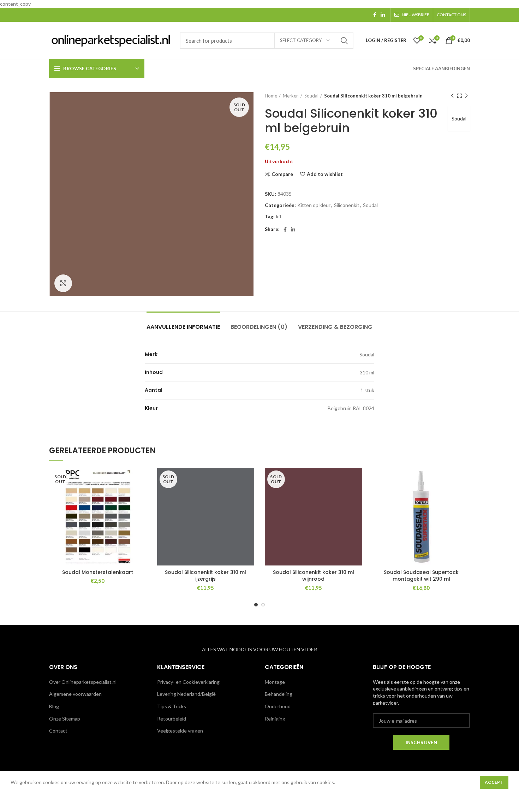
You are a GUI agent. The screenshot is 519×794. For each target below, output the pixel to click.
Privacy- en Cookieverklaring (188, 682)
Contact (58, 731)
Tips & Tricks (171, 706)
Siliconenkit (346, 205)
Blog (54, 706)
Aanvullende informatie (183, 327)
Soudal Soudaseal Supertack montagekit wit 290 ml (421, 576)
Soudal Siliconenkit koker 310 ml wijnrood (313, 576)
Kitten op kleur (313, 205)
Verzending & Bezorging (335, 327)
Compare (282, 174)
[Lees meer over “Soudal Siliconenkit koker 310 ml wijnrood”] (357, 495)
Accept (494, 782)
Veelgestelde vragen (180, 731)
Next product (466, 95)
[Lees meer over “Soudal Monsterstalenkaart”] (141, 495)
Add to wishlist (325, 174)
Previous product (452, 95)
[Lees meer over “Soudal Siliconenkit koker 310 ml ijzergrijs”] (249, 495)
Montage (275, 682)
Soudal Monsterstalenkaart (97, 572)
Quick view (141, 511)
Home (271, 96)
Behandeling (278, 694)
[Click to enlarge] (63, 283)
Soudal (311, 96)
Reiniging (275, 719)
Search (344, 40)
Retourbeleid (171, 719)
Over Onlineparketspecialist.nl (83, 682)
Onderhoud (278, 706)
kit (279, 216)
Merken (291, 96)
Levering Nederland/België (186, 694)
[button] (464, 495)
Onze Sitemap (64, 719)
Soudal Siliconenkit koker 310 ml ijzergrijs (205, 576)
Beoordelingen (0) (259, 327)
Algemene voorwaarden (75, 694)
